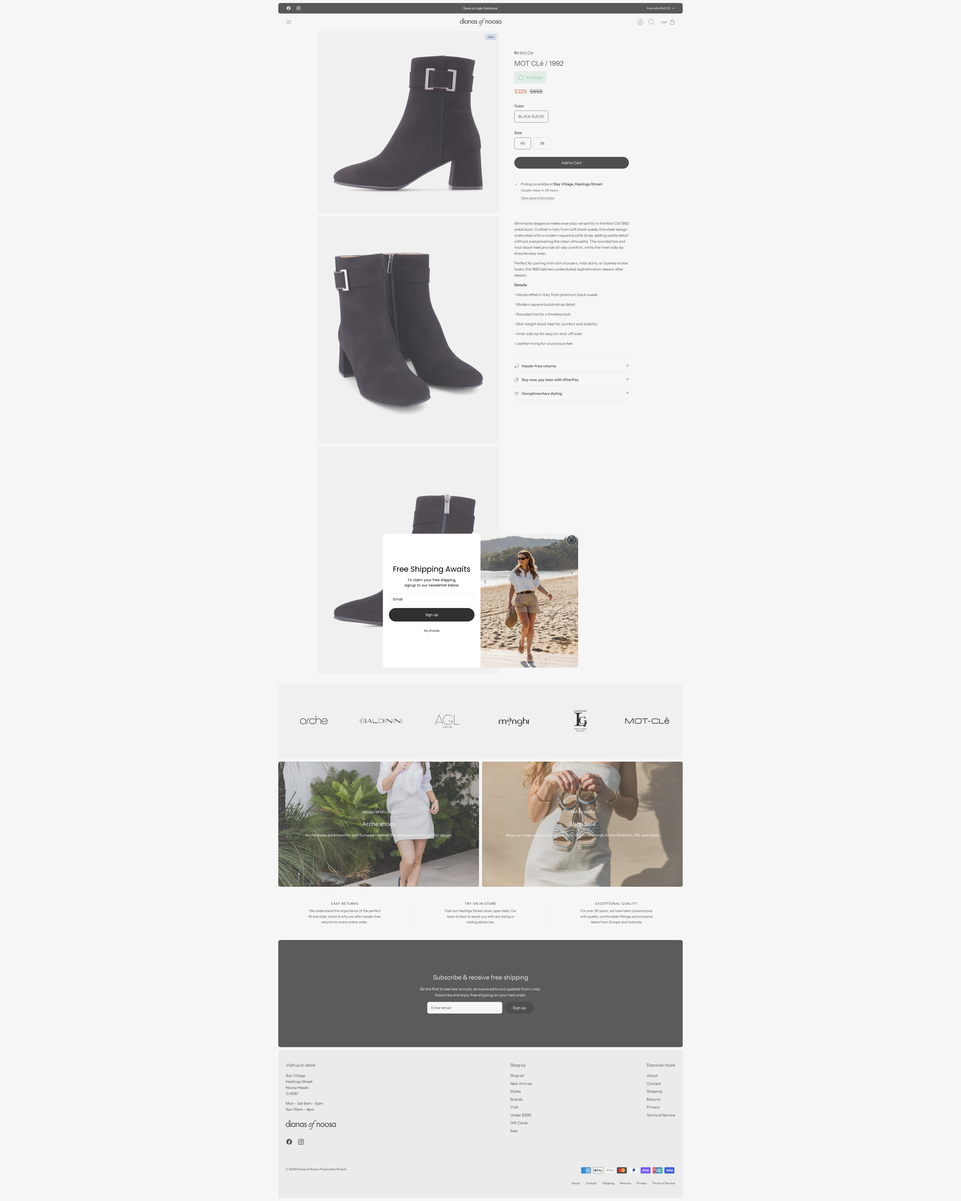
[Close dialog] (571, 540)
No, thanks (432, 631)
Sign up (431, 614)
